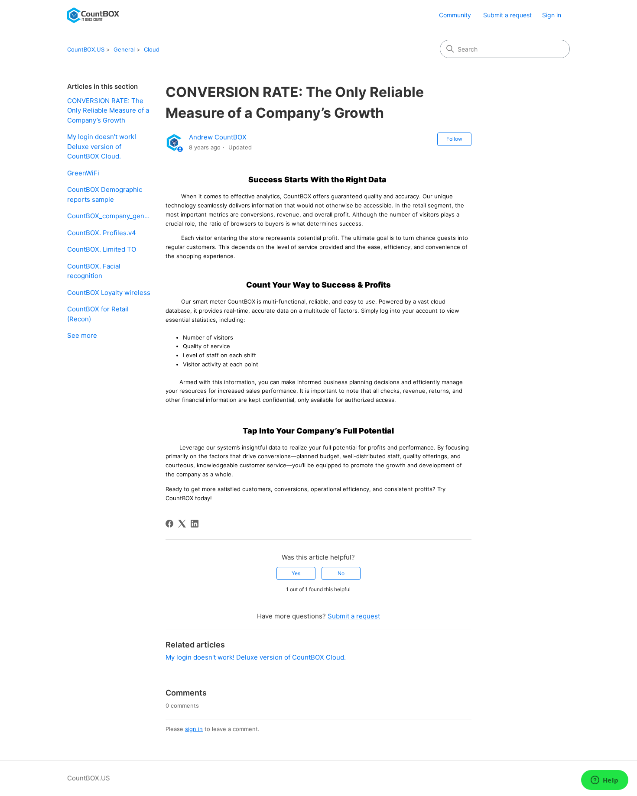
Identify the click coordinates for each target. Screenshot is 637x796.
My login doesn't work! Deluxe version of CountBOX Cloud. (101, 146)
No (341, 573)
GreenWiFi (83, 173)
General (124, 49)
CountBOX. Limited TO (101, 249)
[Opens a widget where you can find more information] (604, 781)
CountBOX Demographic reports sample (104, 194)
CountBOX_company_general (110, 216)
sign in (194, 728)
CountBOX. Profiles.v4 (101, 233)
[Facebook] (169, 523)
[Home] (93, 15)
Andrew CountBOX (218, 137)
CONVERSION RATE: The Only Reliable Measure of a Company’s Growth (108, 110)
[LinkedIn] (194, 523)
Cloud (151, 49)
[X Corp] (182, 523)
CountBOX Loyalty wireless (108, 292)
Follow (454, 139)
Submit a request (507, 15)
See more (82, 335)
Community (455, 15)
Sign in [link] (551, 15)
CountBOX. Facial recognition (93, 271)
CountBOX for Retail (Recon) (98, 314)
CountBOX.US (85, 49)
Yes (296, 573)
